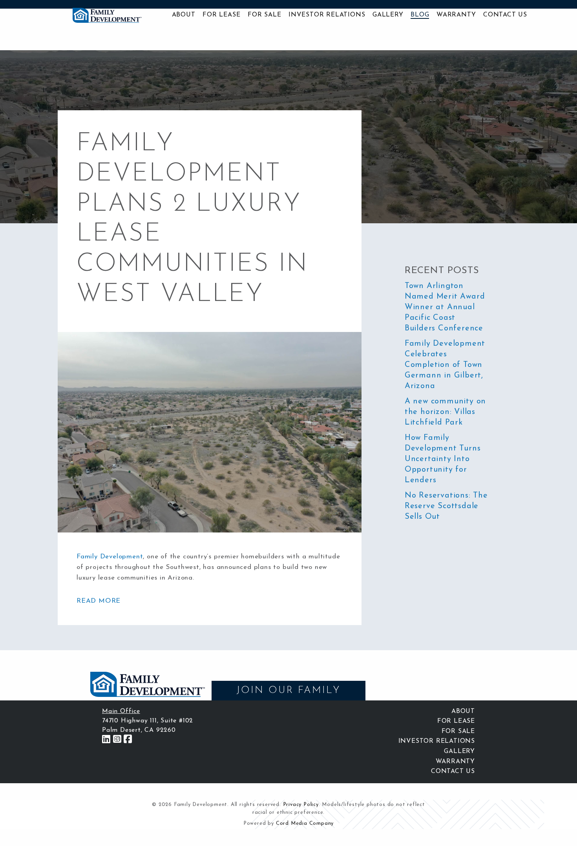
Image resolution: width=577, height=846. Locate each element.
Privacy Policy (301, 804)
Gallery (388, 15)
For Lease (221, 15)
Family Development (110, 556)
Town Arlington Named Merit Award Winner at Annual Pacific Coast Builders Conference (445, 307)
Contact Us (505, 15)
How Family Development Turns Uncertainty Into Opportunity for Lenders (443, 459)
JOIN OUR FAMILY (288, 690)
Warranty (456, 15)
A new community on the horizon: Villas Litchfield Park (445, 412)
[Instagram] (117, 740)
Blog (420, 15)
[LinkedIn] (106, 740)
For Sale (264, 15)
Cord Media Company (305, 823)
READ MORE (99, 601)
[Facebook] (128, 740)
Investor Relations (326, 15)
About (183, 15)
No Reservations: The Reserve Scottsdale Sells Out (446, 506)
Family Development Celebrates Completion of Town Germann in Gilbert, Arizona (445, 365)
